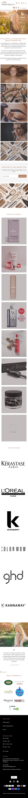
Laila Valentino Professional (11, 793)
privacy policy (6, 722)
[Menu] (25, 3)
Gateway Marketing (15, 769)
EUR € (13, 777)
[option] (14, 657)
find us (4, 729)
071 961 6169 (5, 765)
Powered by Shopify (21, 793)
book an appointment (8, 726)
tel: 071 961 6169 (23, 8)
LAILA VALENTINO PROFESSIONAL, (11, 758)
